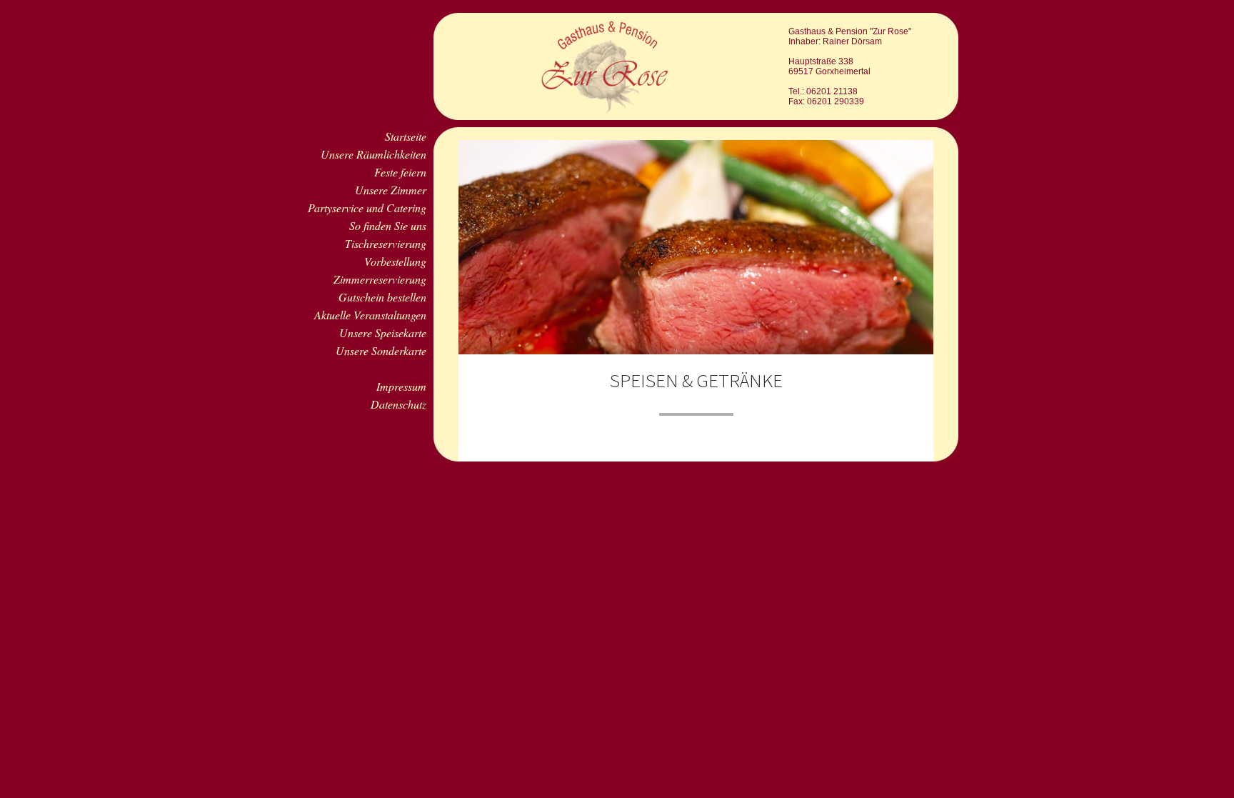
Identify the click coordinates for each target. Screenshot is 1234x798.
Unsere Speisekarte (382, 332)
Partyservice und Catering (367, 207)
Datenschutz (398, 404)
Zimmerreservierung (379, 278)
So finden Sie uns (387, 225)
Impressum (401, 386)
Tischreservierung (385, 243)
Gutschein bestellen (382, 296)
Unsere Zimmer (390, 189)
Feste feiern (400, 171)
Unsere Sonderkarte (381, 350)
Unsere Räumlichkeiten (373, 153)
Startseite (405, 136)
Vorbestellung (395, 261)
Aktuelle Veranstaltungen (370, 314)
